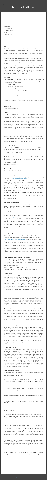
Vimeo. (17, 217)
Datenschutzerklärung (9, 217)
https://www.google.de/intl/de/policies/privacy (14, 239)
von (14, 217)
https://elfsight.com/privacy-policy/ (19, 178)
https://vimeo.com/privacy (24, 217)
